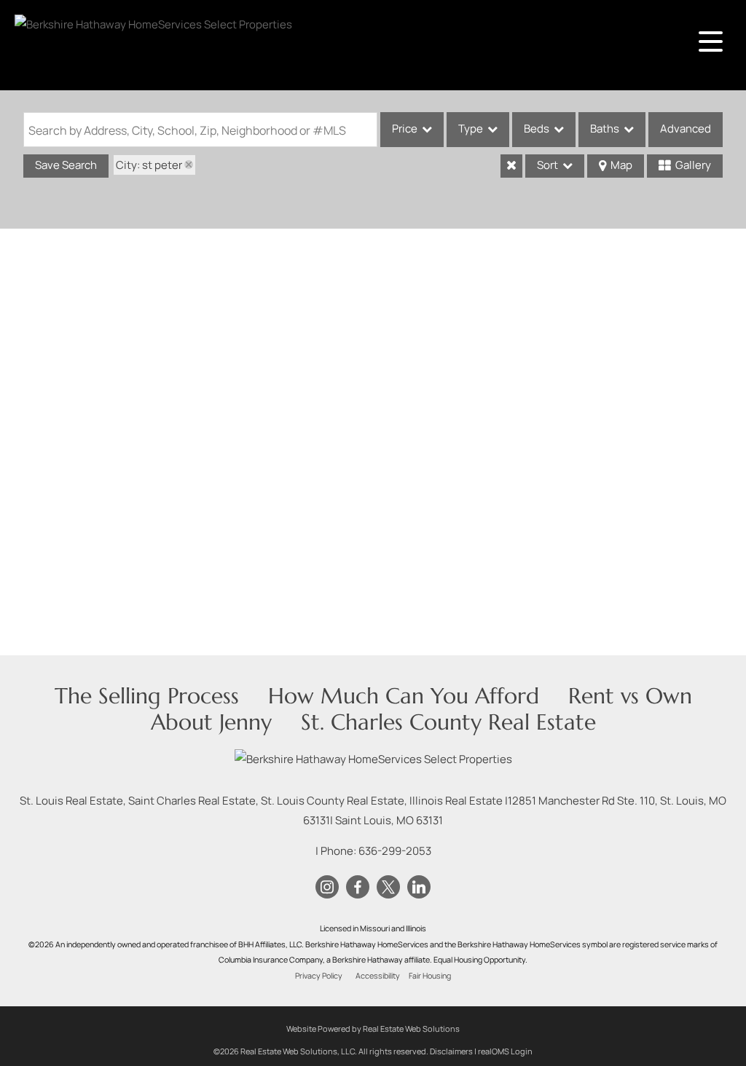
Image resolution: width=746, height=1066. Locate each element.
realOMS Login (505, 1051)
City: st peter (149, 165)
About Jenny (211, 721)
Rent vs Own (630, 695)
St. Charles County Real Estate (448, 721)
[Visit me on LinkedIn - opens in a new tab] (418, 887)
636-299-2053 (394, 850)
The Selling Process (147, 695)
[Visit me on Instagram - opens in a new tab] (327, 887)
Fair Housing (430, 976)
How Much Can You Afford (403, 695)
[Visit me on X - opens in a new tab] (388, 887)
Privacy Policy (318, 976)
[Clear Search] (511, 166)
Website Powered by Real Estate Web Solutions (373, 1028)
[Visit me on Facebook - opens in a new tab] (357, 887)
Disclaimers (451, 1051)
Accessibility (378, 976)
